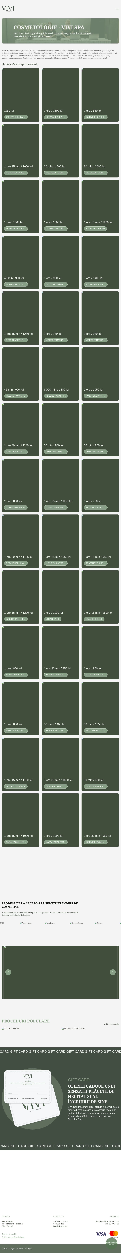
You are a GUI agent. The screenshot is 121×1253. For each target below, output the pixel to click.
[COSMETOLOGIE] (30, 1029)
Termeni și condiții (9, 1234)
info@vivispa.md (60, 1226)
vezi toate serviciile (111, 1024)
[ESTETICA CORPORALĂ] (90, 1029)
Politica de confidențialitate (13, 1237)
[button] (8, 972)
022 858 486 (58, 1224)
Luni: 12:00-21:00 (111, 1224)
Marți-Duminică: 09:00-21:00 (107, 1221)
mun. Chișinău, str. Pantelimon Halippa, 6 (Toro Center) (12, 1223)
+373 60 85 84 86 (60, 1221)
